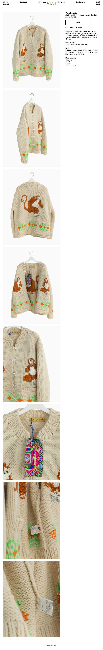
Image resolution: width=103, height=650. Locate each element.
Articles (61, 2)
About (5, 2)
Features (42, 2)
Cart (98, 4)
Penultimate (71, 13)
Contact (23, 2)
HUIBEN (53, 645)
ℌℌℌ (98, 2)
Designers (80, 2)
